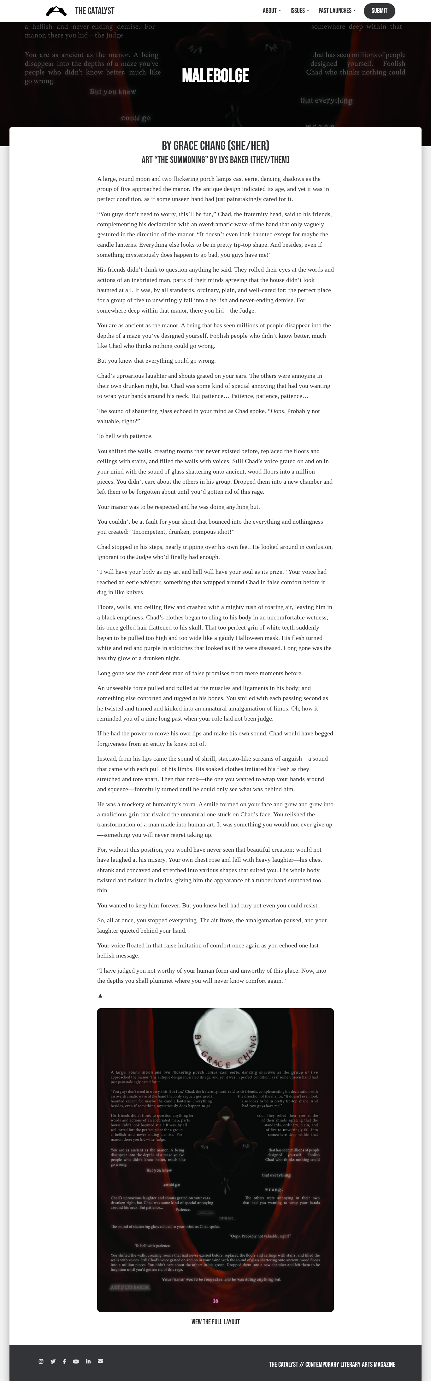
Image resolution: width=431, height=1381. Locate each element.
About (270, 11)
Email (100, 1361)
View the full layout (216, 1322)
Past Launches (336, 11)
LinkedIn (88, 1362)
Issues (298, 11)
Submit (379, 11)
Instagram (41, 1362)
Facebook (64, 1362)
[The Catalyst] (56, 11)
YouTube (76, 1362)
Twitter (53, 1362)
